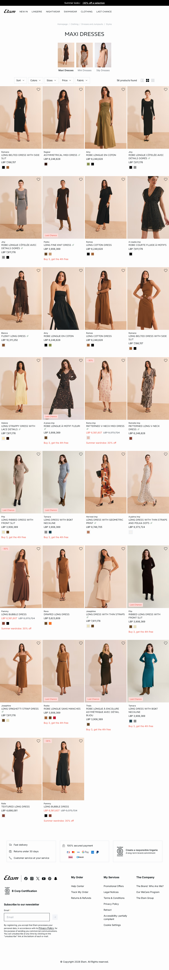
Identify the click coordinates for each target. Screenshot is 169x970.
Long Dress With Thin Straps (105, 614)
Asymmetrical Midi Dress (61, 155)
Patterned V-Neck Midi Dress (105, 425)
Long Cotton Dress (99, 244)
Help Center (77, 886)
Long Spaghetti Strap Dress (20, 708)
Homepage (62, 24)
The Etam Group (145, 898)
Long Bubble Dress (14, 614)
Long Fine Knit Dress (58, 244)
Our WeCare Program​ (147, 892)
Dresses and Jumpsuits (92, 24)
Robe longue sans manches (62, 708)
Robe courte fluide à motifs (148, 244)
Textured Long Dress (15, 806)
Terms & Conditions (114, 898)
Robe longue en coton (101, 155)
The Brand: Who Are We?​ (150, 886)
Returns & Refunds (81, 898)
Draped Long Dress (56, 614)
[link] (23, 12)
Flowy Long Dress (13, 336)
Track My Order (79, 892)
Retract (108, 909)
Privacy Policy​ (111, 903)
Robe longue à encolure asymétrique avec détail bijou (102, 712)
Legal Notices (111, 892)
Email (7, 910)
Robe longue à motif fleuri (62, 425)
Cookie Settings (112, 925)
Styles (109, 24)
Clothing (74, 24)
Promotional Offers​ (114, 886)
